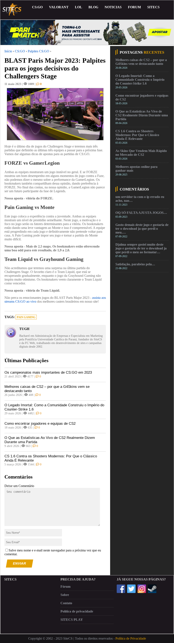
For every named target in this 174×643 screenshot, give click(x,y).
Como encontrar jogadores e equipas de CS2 (40, 424)
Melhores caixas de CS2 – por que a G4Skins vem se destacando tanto (47, 389)
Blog (93, 7)
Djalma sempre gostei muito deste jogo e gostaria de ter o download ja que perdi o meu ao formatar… (141, 248)
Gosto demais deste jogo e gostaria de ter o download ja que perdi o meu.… (141, 228)
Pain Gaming (26, 317)
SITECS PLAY (71, 619)
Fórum (65, 586)
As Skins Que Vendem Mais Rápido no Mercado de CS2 (141, 152)
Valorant (59, 7)
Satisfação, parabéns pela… (135, 264)
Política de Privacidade (130, 638)
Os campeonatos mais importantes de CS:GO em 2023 (48, 372)
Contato (66, 603)
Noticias (113, 7)
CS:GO (37, 7)
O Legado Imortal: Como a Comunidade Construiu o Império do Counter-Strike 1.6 (54, 407)
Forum (134, 7)
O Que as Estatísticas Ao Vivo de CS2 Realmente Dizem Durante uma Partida (49, 440)
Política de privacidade (76, 611)
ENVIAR (20, 563)
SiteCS (153, 7)
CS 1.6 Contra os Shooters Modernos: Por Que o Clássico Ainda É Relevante (50, 458)
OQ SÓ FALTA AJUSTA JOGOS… (141, 212)
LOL (78, 7)
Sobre (64, 595)
